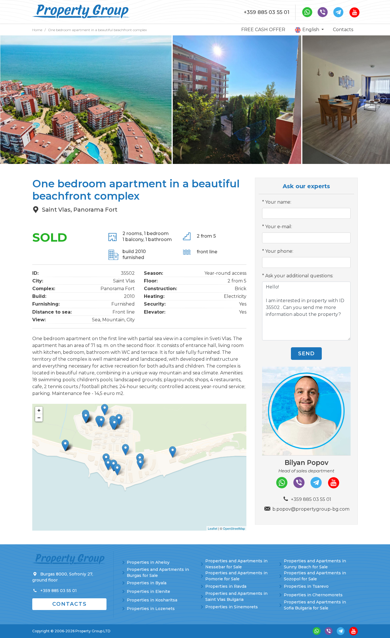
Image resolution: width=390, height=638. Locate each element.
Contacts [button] (69, 604)
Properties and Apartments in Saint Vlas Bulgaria (236, 596)
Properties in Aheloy (148, 562)
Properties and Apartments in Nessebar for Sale (236, 563)
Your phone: (279, 251)
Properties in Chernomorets (313, 594)
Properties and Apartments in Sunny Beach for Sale (315, 563)
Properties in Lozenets (151, 608)
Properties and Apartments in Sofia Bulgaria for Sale (315, 605)
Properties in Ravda (225, 586)
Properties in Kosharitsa (152, 600)
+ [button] (39, 410)
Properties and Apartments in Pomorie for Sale (236, 575)
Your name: (278, 202)
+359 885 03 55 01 (267, 12)
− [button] (39, 418)
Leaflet (212, 528)
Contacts (343, 29)
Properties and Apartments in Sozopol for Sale (315, 575)
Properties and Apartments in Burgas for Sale (158, 572)
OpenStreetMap (234, 528)
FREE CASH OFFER (263, 29)
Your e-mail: (278, 226)
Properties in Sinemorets (231, 606)
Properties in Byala (146, 582)
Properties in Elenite (148, 591)
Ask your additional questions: (299, 275)
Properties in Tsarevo (306, 586)
